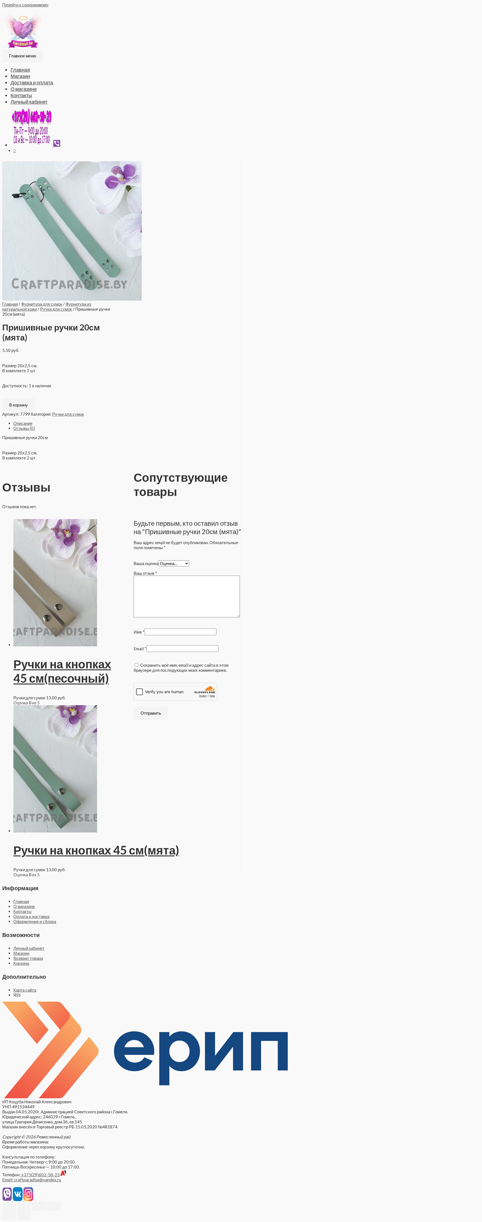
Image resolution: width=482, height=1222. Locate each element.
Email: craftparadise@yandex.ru (31, 1179)
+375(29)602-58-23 (40, 1174)
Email (140, 648)
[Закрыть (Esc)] (9, 1206)
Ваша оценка (146, 563)
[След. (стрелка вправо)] (24, 1215)
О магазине (24, 89)
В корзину (18, 404)
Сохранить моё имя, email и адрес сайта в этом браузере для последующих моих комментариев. (181, 668)
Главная (20, 70)
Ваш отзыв (145, 573)
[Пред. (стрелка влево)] (9, 1215)
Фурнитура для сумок (41, 303)
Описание (22, 423)
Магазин (20, 76)
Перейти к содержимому (25, 4)
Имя (139, 631)
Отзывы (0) (24, 428)
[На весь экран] (39, 1206)
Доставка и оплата (32, 82)
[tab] (127, 423)
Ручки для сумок (56, 308)
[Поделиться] (24, 1206)
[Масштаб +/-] (54, 1206)
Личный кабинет (29, 102)
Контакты (21, 95)
